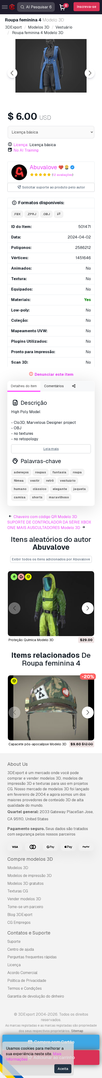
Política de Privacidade (26, 980)
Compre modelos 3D (30, 859)
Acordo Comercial (22, 972)
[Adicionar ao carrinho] (77, 629)
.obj (46, 214)
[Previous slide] (12, 73)
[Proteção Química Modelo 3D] (51, 603)
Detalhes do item (24, 386)
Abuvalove (43, 167)
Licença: (21, 144)
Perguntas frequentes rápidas (32, 956)
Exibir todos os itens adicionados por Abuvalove (51, 559)
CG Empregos (19, 922)
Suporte (14, 941)
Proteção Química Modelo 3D (31, 640)
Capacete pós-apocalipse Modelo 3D (37, 744)
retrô (50, 481)
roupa (77, 472)
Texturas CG (17, 891)
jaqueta (79, 489)
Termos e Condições (24, 988)
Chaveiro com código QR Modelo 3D (45, 516)
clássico (39, 489)
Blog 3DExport (19, 914)
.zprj (31, 214)
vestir (35, 481)
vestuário (67, 481)
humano (20, 489)
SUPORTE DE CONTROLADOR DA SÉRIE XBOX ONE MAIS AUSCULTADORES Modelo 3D (49, 525)
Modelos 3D (17, 867)
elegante (60, 489)
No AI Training (26, 150)
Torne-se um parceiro (25, 906)
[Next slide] (90, 73)
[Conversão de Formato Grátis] (58, 214)
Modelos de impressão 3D (29, 875)
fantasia (59, 472)
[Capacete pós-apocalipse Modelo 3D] (51, 707)
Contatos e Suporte (28, 933)
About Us (17, 764)
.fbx (17, 214)
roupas (40, 472)
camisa (20, 497)
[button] (87, 608)
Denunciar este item (54, 374)
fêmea (19, 481)
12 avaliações (62, 175)
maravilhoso (59, 497)
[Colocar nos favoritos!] (87, 629)
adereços (21, 472)
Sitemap (77, 1031)
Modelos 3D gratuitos (25, 883)
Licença (14, 964)
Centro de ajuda (20, 949)
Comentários (54, 386)
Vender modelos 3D (24, 898)
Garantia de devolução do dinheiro (35, 996)
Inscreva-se (86, 7)
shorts (37, 497)
